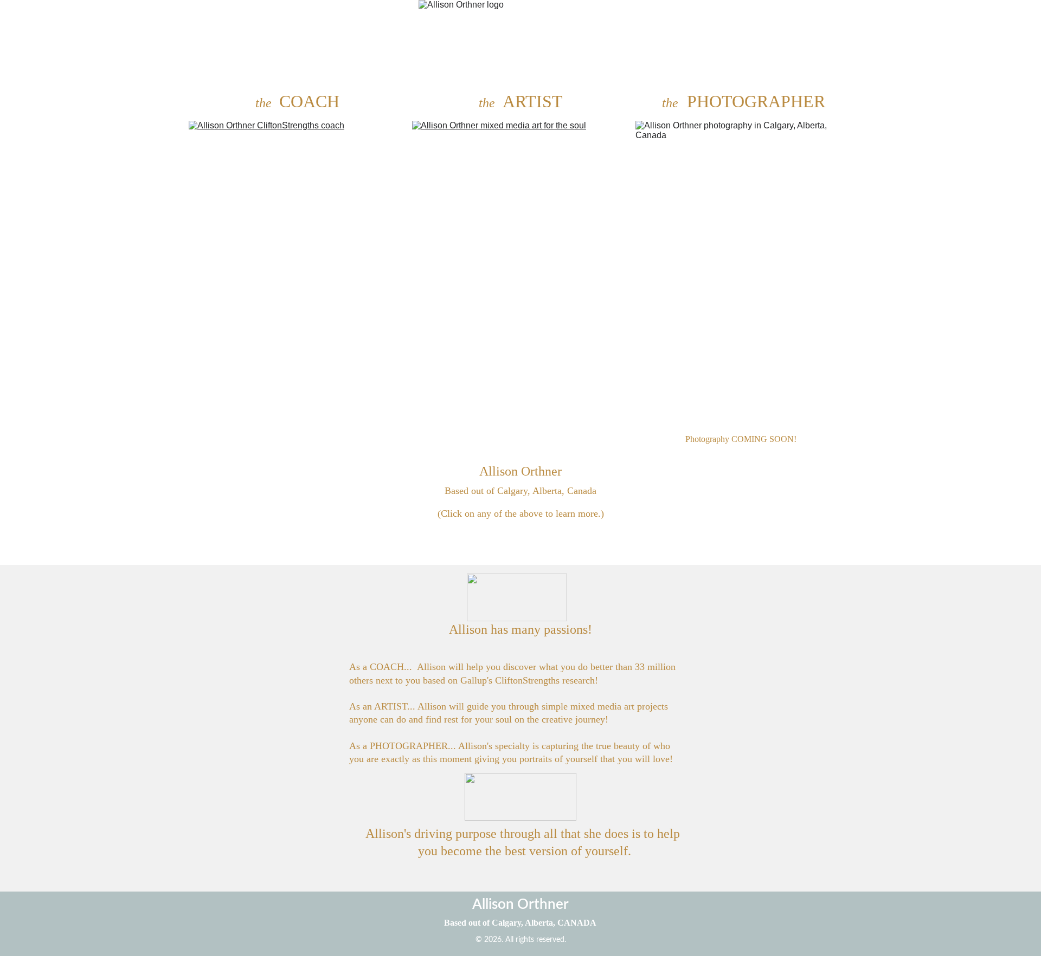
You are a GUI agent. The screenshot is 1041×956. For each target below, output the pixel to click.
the (265, 103)
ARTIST (533, 101)
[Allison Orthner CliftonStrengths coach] (297, 272)
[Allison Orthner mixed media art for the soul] (520, 273)
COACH (309, 101)
